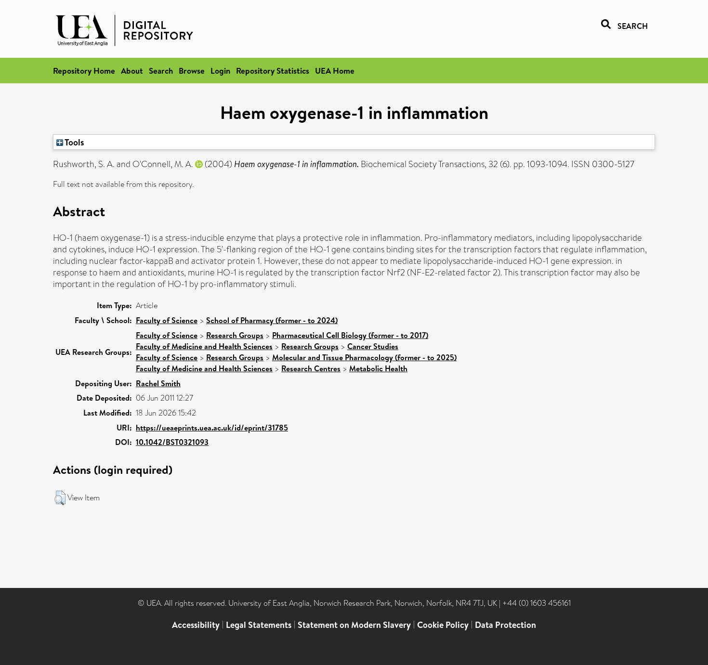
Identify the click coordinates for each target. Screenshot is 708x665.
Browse (192, 70)
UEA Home (334, 70)
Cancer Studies (372, 346)
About (132, 70)
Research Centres (311, 368)
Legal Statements (258, 625)
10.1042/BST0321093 (172, 442)
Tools (73, 142)
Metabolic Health (378, 368)
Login (220, 70)
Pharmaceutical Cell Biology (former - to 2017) (350, 335)
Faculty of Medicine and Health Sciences (204, 346)
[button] (60, 498)
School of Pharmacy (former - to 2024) (272, 320)
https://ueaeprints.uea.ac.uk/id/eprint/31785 (212, 427)
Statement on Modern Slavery (354, 625)
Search (161, 70)
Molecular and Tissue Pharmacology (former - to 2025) (364, 357)
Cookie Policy (443, 625)
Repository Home (84, 70)
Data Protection (505, 625)
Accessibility (196, 625)
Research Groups (234, 335)
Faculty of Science (166, 320)
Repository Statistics (272, 70)
